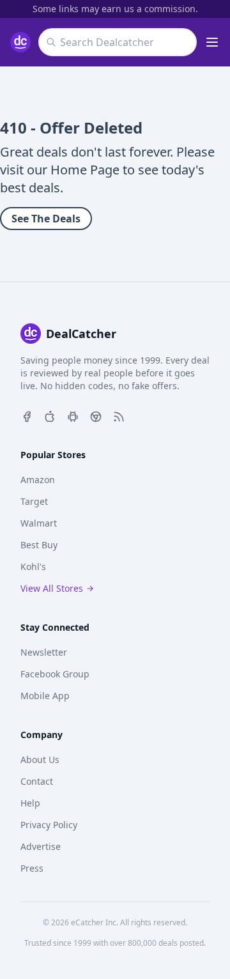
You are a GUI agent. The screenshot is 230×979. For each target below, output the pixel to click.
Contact (36, 781)
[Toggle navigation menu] (212, 42)
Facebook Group (54, 674)
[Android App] (72, 415)
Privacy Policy (48, 825)
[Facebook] (26, 415)
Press (31, 868)
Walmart (38, 523)
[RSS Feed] (118, 415)
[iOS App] (49, 415)
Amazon (37, 480)
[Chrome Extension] (95, 415)
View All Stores (51, 588)
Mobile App (45, 696)
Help (30, 803)
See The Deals (46, 219)
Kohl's (33, 566)
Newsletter (43, 652)
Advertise (40, 846)
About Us (39, 759)
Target (34, 501)
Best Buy (38, 545)
